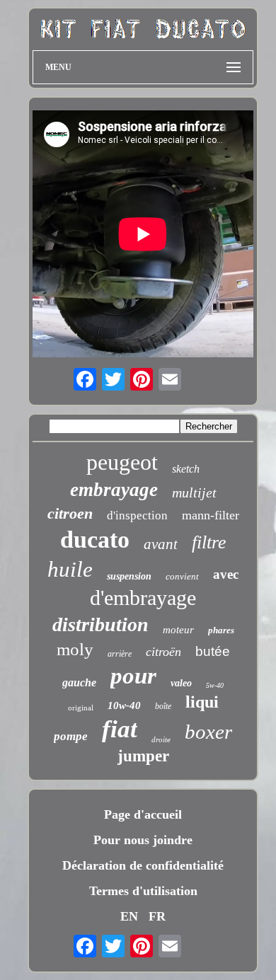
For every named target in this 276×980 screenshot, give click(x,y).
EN (129, 916)
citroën (163, 652)
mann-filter (210, 515)
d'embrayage (143, 597)
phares (221, 630)
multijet (194, 492)
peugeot (122, 462)
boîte (163, 706)
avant (161, 544)
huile (70, 569)
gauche (79, 682)
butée (212, 651)
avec (225, 574)
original (80, 707)
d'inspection (137, 515)
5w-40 (215, 685)
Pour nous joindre (142, 840)
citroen (70, 513)
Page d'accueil (143, 814)
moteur (178, 629)
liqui (202, 702)
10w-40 (124, 705)
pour (133, 675)
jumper (143, 756)
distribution (100, 624)
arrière (120, 654)
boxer (208, 731)
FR (157, 916)
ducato (95, 539)
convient (182, 576)
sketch (186, 469)
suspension (129, 576)
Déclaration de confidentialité (143, 865)
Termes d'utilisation (143, 891)
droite (161, 739)
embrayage (114, 489)
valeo (181, 683)
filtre (209, 542)
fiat (119, 729)
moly (75, 649)
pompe (71, 736)
